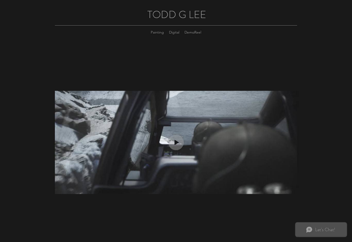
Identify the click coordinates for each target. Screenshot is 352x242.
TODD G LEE (176, 14)
